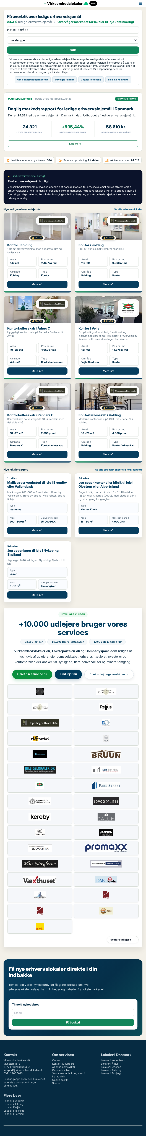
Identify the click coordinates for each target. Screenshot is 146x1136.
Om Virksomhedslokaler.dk (32, 79)
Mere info (37, 284)
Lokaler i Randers (14, 1100)
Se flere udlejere (122, 939)
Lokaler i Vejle (12, 1107)
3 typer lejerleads (91, 79)
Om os (56, 1060)
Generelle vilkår (61, 1070)
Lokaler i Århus (110, 1063)
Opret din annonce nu (32, 674)
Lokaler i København (113, 1060)
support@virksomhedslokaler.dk (23, 1070)
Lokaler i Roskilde (14, 1110)
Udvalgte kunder (64, 79)
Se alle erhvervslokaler (128, 209)
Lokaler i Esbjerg (111, 1073)
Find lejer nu (68, 674)
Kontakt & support (63, 1063)
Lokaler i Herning (14, 1113)
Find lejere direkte (118, 79)
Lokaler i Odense (111, 1066)
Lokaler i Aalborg (111, 1070)
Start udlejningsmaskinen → (109, 674)
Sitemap (57, 1083)
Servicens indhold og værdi (68, 1073)
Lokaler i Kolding (13, 1104)
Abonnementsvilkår (63, 1066)
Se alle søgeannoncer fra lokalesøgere (118, 469)
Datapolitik (58, 1076)
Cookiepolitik (60, 1079)
